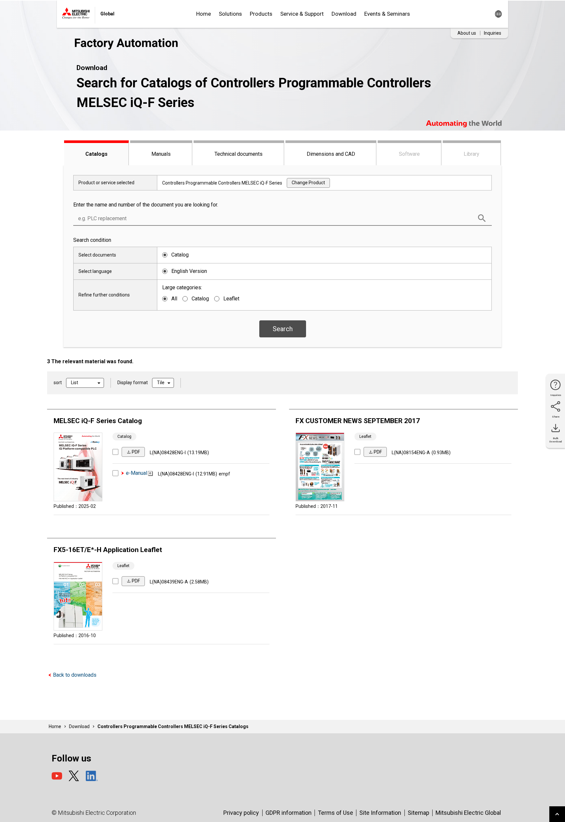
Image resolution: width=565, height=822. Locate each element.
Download (344, 13)
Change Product (308, 182)
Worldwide (498, 14)
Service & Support (302, 13)
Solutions (230, 13)
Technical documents (238, 154)
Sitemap (418, 812)
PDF (136, 452)
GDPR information (288, 812)
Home (203, 13)
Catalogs (96, 154)
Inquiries (492, 33)
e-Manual (136, 473)
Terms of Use (335, 812)
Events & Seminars (387, 13)
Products (261, 13)
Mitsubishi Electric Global (468, 812)
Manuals (161, 154)
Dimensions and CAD (331, 154)
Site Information (380, 812)
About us (466, 33)
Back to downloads (74, 675)
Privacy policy (241, 812)
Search (283, 329)
